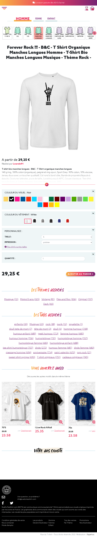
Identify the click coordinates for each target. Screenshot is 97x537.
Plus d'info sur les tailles (17, 247)
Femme (38, 18)
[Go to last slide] (5, 410)
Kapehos (90, 534)
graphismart (26, 431)
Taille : (8, 237)
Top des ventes (70, 520)
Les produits (38, 520)
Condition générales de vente (13, 520)
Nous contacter (8, 523)
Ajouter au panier (80, 274)
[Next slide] (94, 33)
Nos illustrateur (86, 523)
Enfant (51, 18)
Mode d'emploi (7, 525)
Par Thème (68, 523)
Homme (23, 19)
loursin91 (18, 164)
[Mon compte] (86, 8)
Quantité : (10, 258)
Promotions (84, 520)
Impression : (10, 242)
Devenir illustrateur (40, 523)
